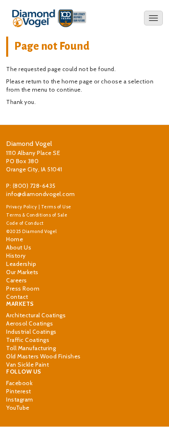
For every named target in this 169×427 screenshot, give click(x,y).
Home (14, 239)
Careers (16, 280)
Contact (17, 296)
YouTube (18, 407)
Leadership (21, 264)
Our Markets (22, 272)
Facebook (19, 383)
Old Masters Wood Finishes (43, 356)
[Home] (49, 18)
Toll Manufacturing (31, 348)
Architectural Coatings (36, 315)
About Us (18, 247)
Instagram (19, 399)
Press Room (22, 288)
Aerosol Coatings (29, 323)
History (16, 255)
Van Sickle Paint (27, 364)
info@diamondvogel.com (40, 194)
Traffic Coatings (27, 340)
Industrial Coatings (31, 331)
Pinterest (18, 391)
